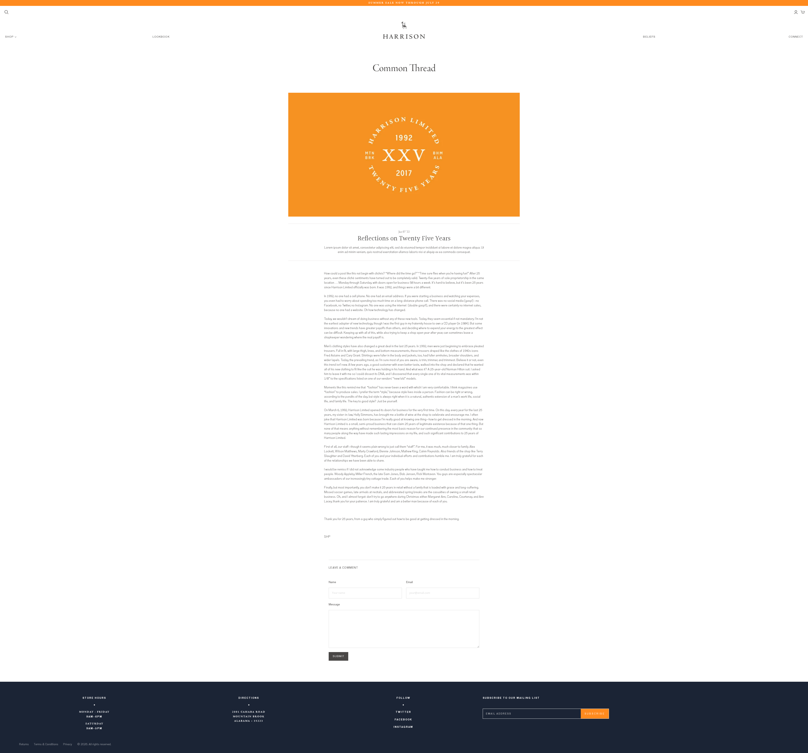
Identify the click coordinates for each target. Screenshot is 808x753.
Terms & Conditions (46, 744)
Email (409, 582)
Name (332, 582)
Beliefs (649, 37)
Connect (796, 37)
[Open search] (6, 12)
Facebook (403, 719)
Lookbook (161, 37)
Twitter (403, 712)
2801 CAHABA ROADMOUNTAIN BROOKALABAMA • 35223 (248, 716)
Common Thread (404, 68)
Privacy (67, 744)
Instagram (403, 727)
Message (334, 604)
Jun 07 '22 (404, 232)
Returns (24, 744)
